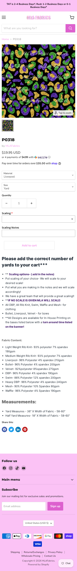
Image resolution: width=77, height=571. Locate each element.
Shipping (15, 552)
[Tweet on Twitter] (11, 429)
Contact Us (50, 556)
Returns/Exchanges (34, 552)
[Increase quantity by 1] (31, 203)
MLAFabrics (13, 146)
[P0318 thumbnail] (7, 125)
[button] (38, 157)
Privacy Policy (55, 552)
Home (5, 39)
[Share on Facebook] (4, 429)
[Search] (70, 28)
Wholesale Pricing (30, 556)
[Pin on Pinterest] (25, 429)
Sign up (55, 506)
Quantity (6, 195)
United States (37, 523)
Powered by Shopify (38, 564)
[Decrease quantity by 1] (6, 203)
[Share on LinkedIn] (18, 429)
